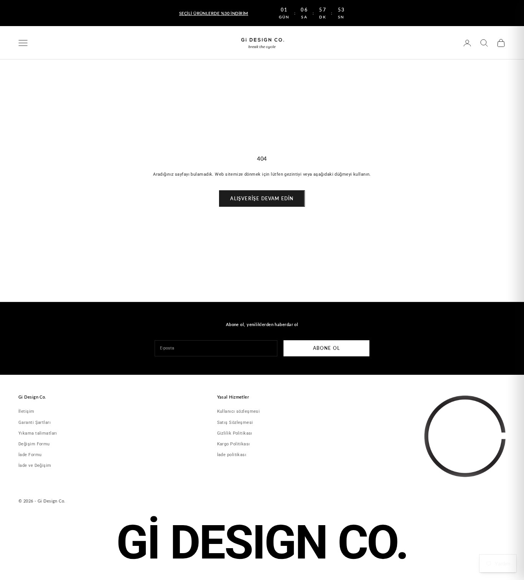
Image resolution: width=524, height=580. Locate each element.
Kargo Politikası (233, 444)
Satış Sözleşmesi (235, 422)
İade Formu (29, 454)
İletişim (26, 411)
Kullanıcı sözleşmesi (238, 411)
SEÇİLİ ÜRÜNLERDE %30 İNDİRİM (213, 13)
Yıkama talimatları (37, 433)
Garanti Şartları (34, 422)
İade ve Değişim (34, 465)
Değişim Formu (34, 444)
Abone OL (326, 348)
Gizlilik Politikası (234, 433)
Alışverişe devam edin (261, 198)
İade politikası (232, 454)
